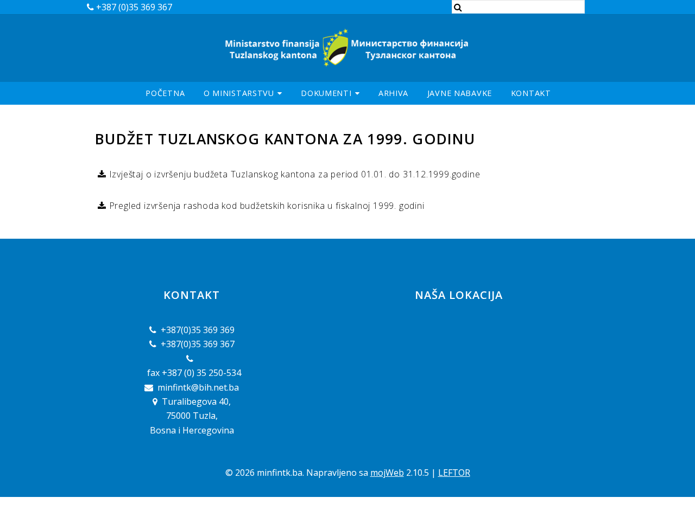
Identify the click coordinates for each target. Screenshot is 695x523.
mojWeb (387, 473)
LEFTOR (454, 473)
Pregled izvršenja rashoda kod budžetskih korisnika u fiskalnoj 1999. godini (265, 206)
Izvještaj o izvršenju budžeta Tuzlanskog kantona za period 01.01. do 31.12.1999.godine (293, 174)
